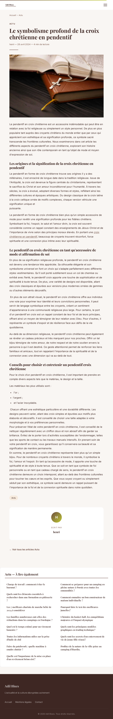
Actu (21, 15)
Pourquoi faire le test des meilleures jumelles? (79, 609)
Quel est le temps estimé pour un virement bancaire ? (29, 628)
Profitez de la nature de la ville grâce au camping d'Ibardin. (81, 648)
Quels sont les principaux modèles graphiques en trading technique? (78, 628)
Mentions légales (23, 702)
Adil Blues (12, 686)
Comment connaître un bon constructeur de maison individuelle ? (83, 599)
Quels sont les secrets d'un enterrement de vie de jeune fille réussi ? (82, 638)
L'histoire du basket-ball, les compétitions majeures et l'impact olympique (82, 618)
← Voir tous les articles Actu (24, 549)
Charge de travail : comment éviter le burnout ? (26, 586)
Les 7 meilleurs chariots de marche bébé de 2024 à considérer (29, 609)
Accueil (12, 15)
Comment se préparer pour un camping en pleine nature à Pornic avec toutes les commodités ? (83, 587)
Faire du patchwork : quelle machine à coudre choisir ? (26, 648)
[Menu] (105, 5)
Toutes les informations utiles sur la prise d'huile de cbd (28, 638)
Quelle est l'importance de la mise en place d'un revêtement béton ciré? (29, 658)
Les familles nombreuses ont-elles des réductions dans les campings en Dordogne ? (29, 618)
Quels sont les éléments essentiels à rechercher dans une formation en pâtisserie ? (29, 597)
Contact (39, 702)
